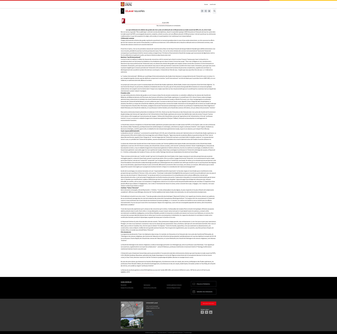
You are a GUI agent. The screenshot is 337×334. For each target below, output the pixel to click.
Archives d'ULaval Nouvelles (150, 287)
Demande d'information (208, 303)
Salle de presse (147, 285)
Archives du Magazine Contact (173, 287)
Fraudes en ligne (188, 332)
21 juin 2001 (165, 22)
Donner (206, 4)
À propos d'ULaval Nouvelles (127, 287)
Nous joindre (123, 285)
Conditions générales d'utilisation (174, 285)
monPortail (213, 4)
